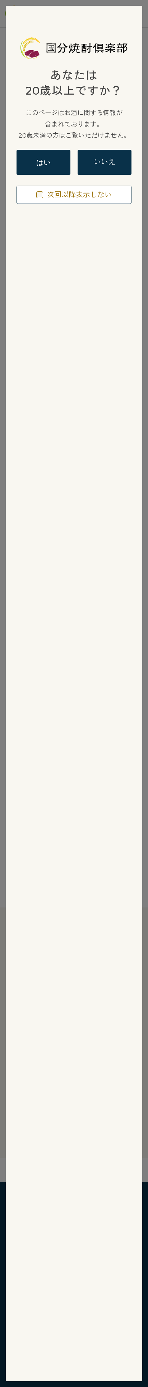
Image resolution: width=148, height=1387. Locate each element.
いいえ (104, 162)
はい (43, 162)
